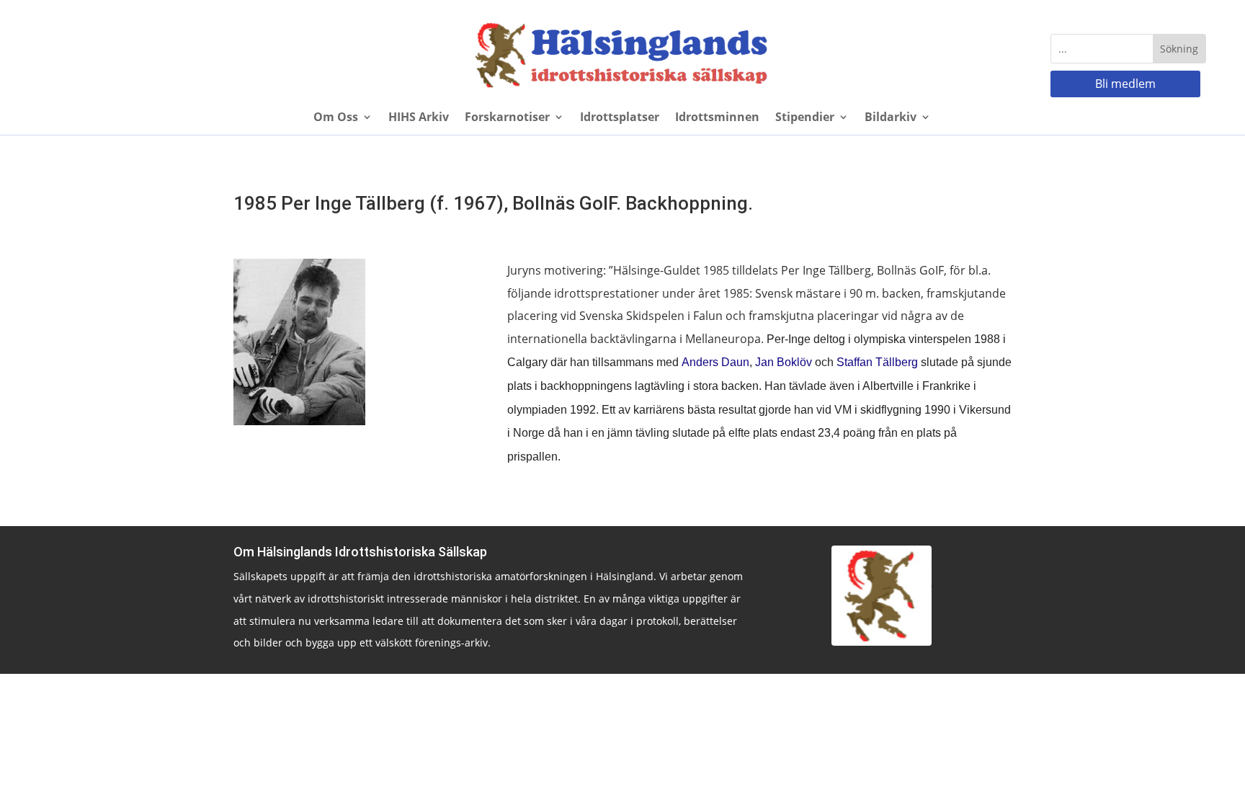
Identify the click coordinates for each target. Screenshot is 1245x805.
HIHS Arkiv (418, 118)
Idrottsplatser (619, 118)
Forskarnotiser (507, 118)
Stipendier (804, 118)
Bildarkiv (890, 118)
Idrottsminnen (717, 118)
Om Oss (335, 118)
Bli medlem (1125, 84)
